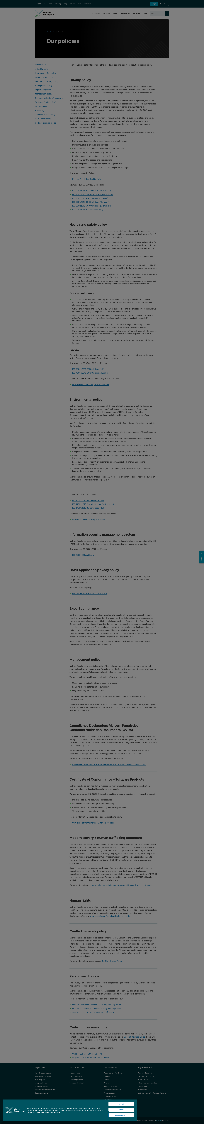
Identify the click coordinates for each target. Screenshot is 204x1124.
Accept (121, 1104)
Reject (121, 1109)
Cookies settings (121, 1115)
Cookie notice (55, 1112)
